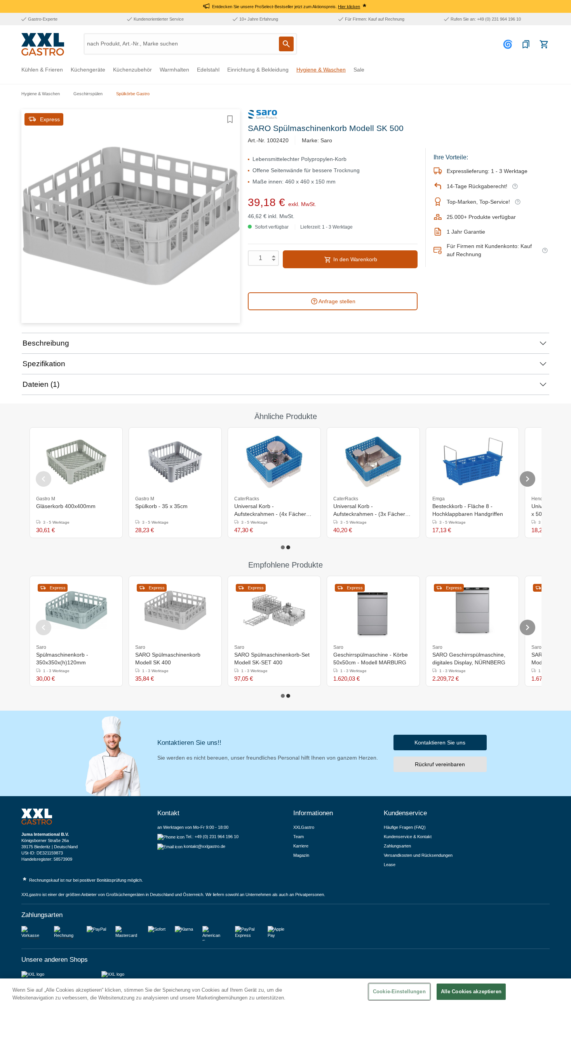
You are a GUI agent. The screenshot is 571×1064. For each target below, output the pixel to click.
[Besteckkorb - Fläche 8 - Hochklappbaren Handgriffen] (472, 462)
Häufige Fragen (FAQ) (405, 827)
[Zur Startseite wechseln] (42, 44)
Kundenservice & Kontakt (408, 836)
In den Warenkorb (354, 259)
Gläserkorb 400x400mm (66, 506)
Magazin (301, 855)
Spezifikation (44, 364)
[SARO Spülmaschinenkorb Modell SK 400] (175, 610)
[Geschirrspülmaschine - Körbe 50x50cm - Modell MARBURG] (373, 610)
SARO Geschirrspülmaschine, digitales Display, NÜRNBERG (468, 659)
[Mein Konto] (509, 44)
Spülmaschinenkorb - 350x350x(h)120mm (62, 659)
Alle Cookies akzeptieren (471, 991)
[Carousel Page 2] (288, 547)
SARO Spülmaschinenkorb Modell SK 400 (167, 659)
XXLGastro (303, 827)
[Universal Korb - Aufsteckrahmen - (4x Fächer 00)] (274, 462)
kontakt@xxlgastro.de (204, 846)
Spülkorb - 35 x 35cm (161, 506)
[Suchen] (286, 44)
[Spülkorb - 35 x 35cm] (175, 462)
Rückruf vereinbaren (440, 764)
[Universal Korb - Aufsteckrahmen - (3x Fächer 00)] (373, 462)
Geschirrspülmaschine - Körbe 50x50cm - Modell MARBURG (370, 659)
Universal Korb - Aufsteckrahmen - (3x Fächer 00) (369, 510)
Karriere (300, 846)
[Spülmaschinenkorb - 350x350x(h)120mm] (76, 610)
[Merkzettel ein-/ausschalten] (230, 119)
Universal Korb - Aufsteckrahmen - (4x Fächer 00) (270, 510)
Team (298, 836)
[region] (285, 1021)
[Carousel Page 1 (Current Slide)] (283, 547)
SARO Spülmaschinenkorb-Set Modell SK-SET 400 (272, 659)
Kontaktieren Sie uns (439, 742)
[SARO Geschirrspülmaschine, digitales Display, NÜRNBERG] (472, 610)
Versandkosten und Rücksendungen (418, 855)
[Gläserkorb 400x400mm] (76, 462)
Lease (389, 864)
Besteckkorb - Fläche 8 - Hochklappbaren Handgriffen (467, 510)
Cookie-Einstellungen (399, 991)
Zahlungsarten (397, 846)
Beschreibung (46, 343)
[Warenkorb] (544, 44)
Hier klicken (349, 6)
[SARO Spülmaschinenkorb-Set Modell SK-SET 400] (274, 610)
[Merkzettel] (526, 44)
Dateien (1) (41, 384)
